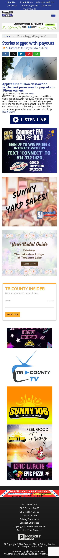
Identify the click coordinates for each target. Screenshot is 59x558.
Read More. (8, 111)
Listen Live (11, 2)
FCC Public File (29, 504)
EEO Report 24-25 (29, 508)
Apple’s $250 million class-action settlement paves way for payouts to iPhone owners (28, 87)
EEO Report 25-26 (29, 511)
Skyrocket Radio (37, 551)
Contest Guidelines (29, 522)
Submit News (26, 2)
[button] (53, 15)
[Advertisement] (29, 26)
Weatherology (46, 553)
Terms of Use (29, 515)
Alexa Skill (12, 5)
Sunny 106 (46, 5)
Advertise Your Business (29, 530)
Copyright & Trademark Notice (30, 526)
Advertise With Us (45, 2)
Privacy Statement (29, 519)
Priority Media (29, 8)
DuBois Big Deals (29, 5)
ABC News (29, 93)
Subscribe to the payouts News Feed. (27, 48)
